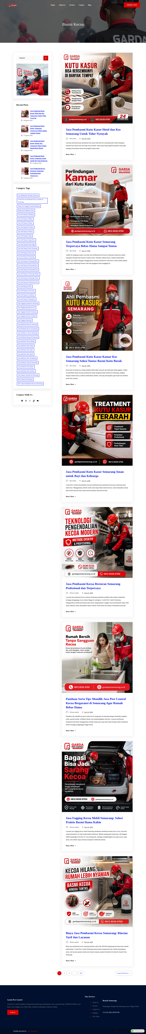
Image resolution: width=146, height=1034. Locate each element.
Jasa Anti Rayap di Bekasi (25, 219)
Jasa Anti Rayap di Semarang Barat (28, 261)
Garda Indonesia (32, 1031)
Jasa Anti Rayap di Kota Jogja (26, 244)
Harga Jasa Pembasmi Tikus (26, 210)
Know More (70, 154)
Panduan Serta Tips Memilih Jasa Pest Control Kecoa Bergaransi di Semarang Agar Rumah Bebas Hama (96, 703)
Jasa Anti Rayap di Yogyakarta (26, 299)
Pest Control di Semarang (25, 379)
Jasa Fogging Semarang (24, 320)
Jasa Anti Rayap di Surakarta (26, 295)
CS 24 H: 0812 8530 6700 (111, 1012)
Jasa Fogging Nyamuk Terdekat (27, 316)
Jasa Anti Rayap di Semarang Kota (27, 265)
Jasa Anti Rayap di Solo (24, 286)
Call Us (12, 1012)
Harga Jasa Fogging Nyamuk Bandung (29, 206)
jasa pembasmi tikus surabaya (26, 371)
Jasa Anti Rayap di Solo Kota (26, 290)
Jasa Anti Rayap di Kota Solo (26, 252)
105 (81, 973)
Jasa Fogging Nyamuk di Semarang (28, 303)
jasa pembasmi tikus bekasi (25, 345)
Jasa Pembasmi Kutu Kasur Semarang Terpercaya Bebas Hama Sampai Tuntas (38, 129)
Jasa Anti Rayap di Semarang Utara (28, 282)
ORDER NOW (132, 5)
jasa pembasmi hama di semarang (27, 324)
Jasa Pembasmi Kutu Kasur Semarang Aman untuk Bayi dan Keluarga (38, 158)
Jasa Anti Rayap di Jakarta (25, 231)
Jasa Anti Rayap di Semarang (26, 257)
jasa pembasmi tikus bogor (25, 350)
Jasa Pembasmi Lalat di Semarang (27, 333)
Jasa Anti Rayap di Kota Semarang (27, 248)
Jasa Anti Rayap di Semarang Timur (28, 278)
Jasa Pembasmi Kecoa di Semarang (28, 328)
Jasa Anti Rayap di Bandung (26, 214)
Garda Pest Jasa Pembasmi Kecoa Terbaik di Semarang (30, 201)
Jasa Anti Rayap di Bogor (25, 223)
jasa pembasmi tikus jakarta (25, 366)
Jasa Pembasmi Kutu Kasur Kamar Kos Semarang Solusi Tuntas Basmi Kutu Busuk (38, 144)
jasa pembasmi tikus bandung (26, 341)
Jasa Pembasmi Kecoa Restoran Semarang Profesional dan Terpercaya (37, 172)
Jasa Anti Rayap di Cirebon (25, 227)
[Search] (45, 58)
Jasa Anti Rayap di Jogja (25, 236)
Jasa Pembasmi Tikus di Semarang (27, 362)
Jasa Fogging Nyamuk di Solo (26, 307)
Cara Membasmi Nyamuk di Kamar (28, 195)
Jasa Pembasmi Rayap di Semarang (28, 337)
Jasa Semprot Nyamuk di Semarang (28, 375)
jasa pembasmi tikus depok (25, 354)
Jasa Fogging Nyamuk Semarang (27, 312)
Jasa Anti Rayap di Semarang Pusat (28, 269)
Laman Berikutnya (124, 973)
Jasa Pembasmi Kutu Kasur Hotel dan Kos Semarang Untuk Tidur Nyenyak (38, 114)
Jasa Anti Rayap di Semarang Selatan (28, 274)
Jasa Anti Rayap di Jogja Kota (26, 240)
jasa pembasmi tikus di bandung (27, 358)
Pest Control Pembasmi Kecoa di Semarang (30, 383)
